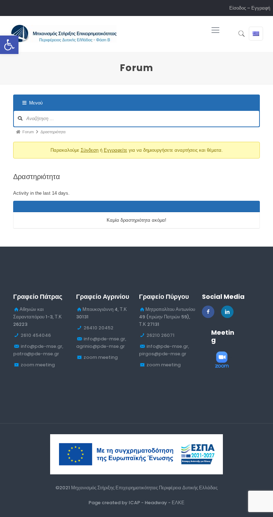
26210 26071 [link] (160, 335)
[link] (9, 45)
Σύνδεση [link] (89, 150)
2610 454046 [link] (36, 335)
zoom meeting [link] (38, 364)
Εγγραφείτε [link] (115, 150)
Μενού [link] (36, 103)
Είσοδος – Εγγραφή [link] (249, 8)
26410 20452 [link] (98, 327)
